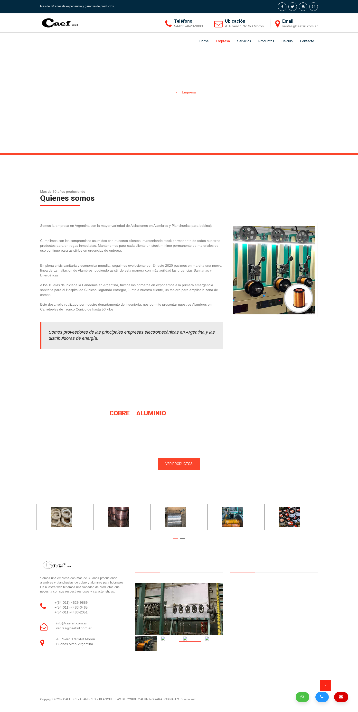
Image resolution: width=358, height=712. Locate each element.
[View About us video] (274, 270)
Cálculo (287, 41)
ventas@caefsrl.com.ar (300, 26)
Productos (266, 41)
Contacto (307, 41)
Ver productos (179, 464)
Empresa (223, 41)
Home (204, 41)
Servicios (244, 41)
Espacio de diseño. (53, 703)
